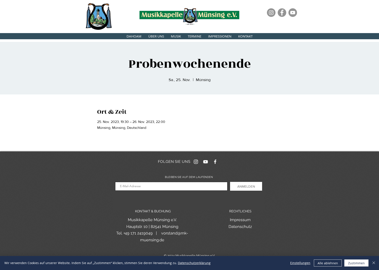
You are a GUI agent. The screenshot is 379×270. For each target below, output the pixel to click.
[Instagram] (271, 12)
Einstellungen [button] (300, 263)
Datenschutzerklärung (194, 263)
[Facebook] (282, 12)
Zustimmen (356, 263)
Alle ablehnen (328, 263)
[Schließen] (373, 262)
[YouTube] (292, 12)
